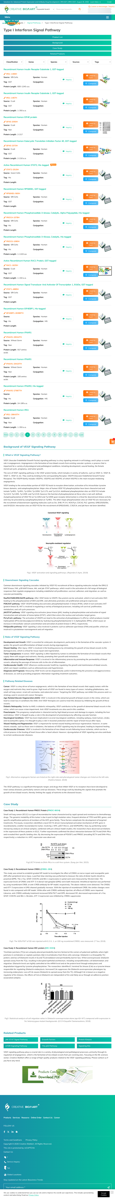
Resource (25, 1117)
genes (31, 62)
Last (81, 435)
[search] (79, 9)
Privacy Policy (34, 1195)
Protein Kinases (85, 1039)
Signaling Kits (84, 1046)
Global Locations (14, 1174)
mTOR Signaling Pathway (16, 1046)
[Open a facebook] (4, 1132)
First (6, 435)
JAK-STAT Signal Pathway (16, 1039)
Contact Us (47, 1117)
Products (7, 1117)
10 (65, 435)
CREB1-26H (46, 869)
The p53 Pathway (49, 1046)
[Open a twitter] (8, 1132)
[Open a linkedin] (12, 1132)
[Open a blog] (17, 1132)
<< (11, 435)
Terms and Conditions (13, 1140)
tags (97, 62)
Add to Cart (92, 76)
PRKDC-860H (54, 810)
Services (16, 1117)
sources (76, 62)
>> (76, 435)
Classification (12, 62)
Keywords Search (43, 9)
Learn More (91, 2)
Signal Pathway (34, 23)
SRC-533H (50, 948)
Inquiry (68, 79)
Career (57, 1117)
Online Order (36, 1117)
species (54, 62)
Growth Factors (48, 1039)
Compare (92, 83)
